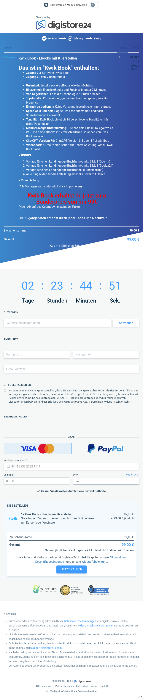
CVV (75, 475)
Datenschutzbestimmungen (80, 621)
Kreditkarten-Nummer (15, 460)
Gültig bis (9, 475)
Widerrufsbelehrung (94, 561)
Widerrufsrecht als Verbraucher (95, 625)
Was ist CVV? (132, 474)
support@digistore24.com (46, 647)
